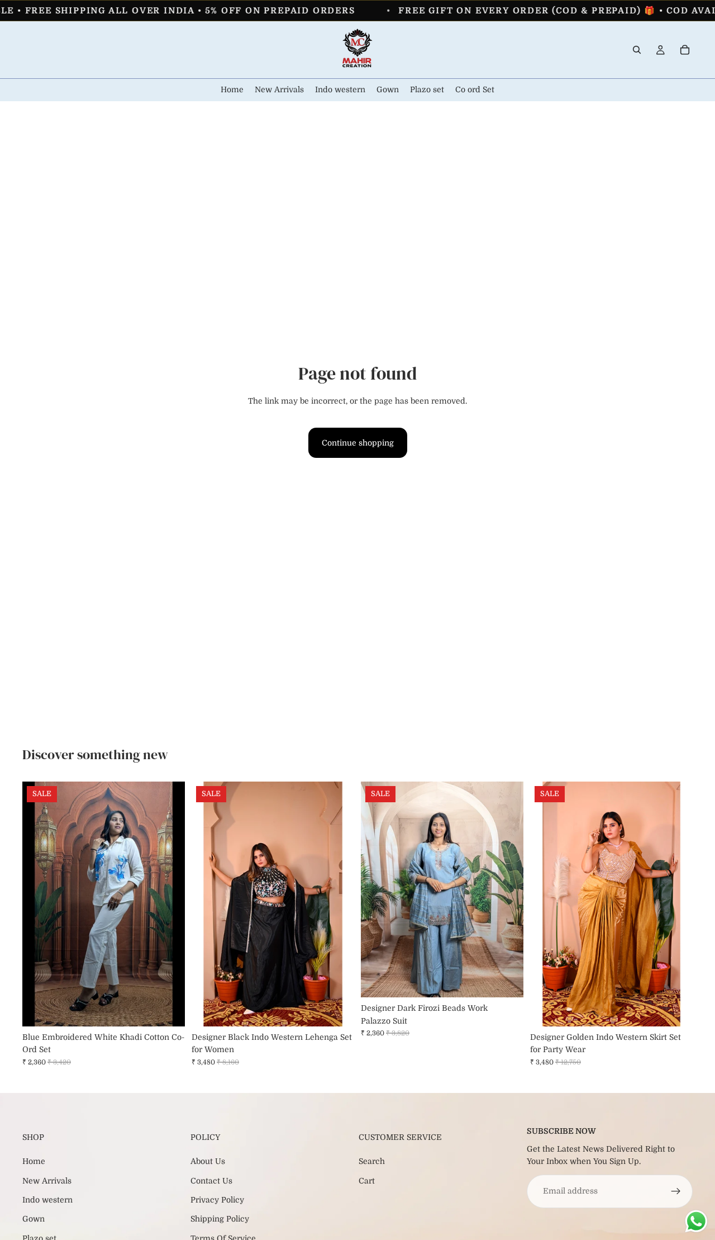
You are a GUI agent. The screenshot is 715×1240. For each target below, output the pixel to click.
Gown (33, 1218)
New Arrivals (47, 1180)
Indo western (47, 1199)
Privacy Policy (217, 1199)
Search (372, 1161)
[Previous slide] (39, 904)
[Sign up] (676, 1191)
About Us (207, 1161)
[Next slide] (168, 904)
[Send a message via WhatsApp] (696, 1221)
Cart (367, 1180)
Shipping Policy (219, 1218)
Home (33, 1161)
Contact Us (211, 1180)
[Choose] (168, 1009)
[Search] (637, 49)
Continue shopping (358, 442)
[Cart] (685, 49)
